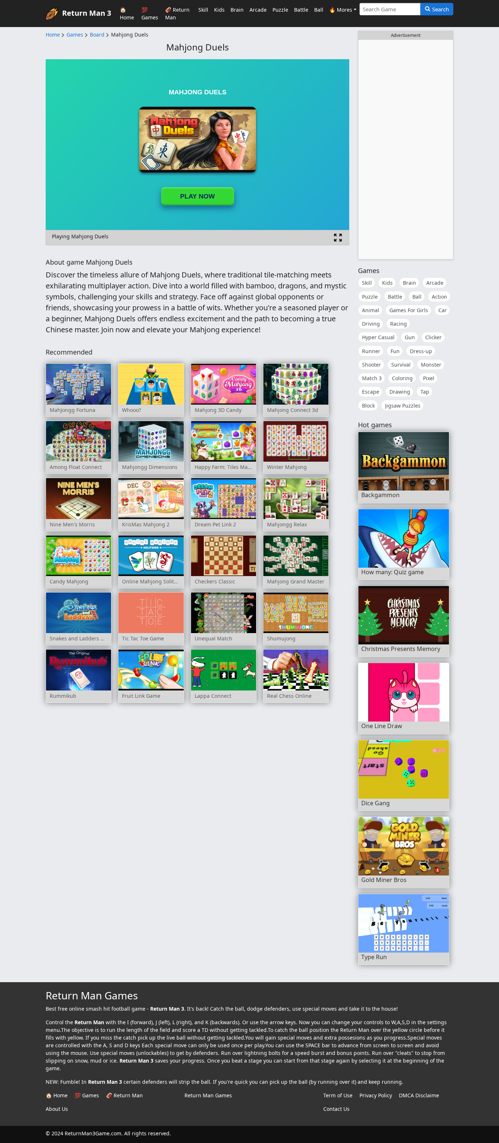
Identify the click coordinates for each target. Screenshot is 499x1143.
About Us (57, 1108)
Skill (203, 9)
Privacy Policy (375, 1095)
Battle (301, 9)
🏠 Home (127, 13)
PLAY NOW (197, 196)
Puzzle (280, 9)
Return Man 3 (86, 13)
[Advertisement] (405, 149)
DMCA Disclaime (419, 1095)
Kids (219, 9)
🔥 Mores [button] (340, 9)
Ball (318, 9)
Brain (237, 9)
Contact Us (336, 1108)
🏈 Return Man (177, 13)
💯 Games (149, 13)
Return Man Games (208, 1095)
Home (53, 34)
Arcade (258, 9)
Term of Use (338, 1095)
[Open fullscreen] (338, 237)
